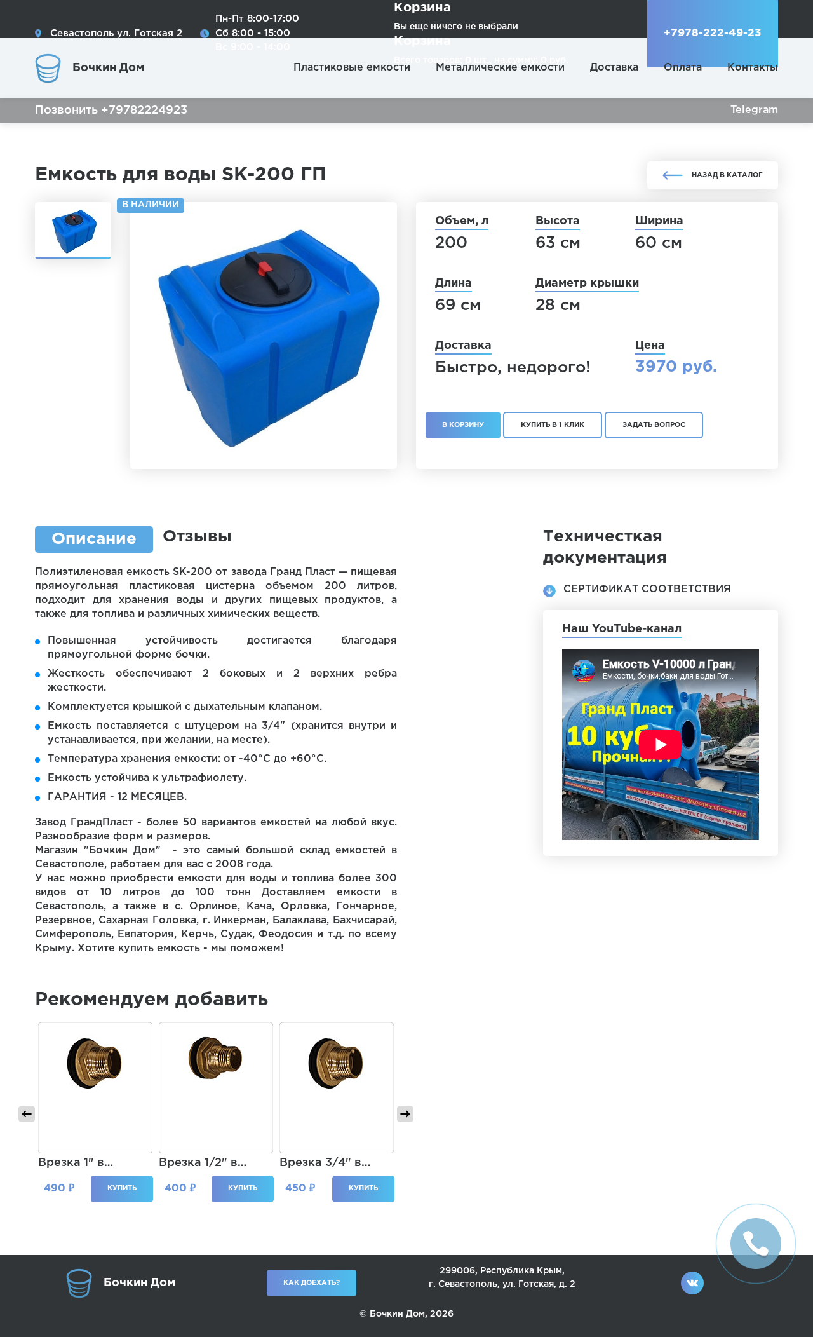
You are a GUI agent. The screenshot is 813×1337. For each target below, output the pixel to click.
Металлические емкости (500, 67)
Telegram (754, 110)
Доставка (614, 67)
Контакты (752, 67)
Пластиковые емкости (351, 67)
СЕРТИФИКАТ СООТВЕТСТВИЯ (647, 589)
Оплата (683, 67)
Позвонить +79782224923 (111, 110)
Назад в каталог (727, 175)
